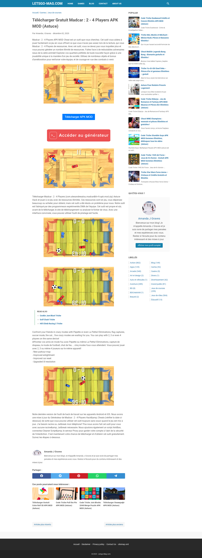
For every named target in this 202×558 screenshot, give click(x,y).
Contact (103, 3)
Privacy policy (98, 544)
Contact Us (111, 544)
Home (70, 3)
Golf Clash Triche (47, 319)
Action (135, 263)
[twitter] (60, 476)
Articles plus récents (42, 524)
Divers (155, 275)
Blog (91, 3)
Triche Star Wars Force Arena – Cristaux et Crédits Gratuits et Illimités (154, 175)
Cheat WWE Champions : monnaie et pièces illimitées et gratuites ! (154, 122)
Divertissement (159, 280)
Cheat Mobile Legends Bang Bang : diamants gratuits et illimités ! (153, 55)
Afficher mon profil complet (149, 245)
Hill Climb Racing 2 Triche (51, 323)
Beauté (134, 297)
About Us (116, 3)
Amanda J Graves (149, 218)
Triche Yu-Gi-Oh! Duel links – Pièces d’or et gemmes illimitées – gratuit (155, 71)
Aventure (136, 284)
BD (132, 288)
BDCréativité (136, 292)
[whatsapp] (97, 476)
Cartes (156, 267)
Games (81, 3)
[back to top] (196, 552)
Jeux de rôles (159, 295)
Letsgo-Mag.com (47, 3)
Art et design (137, 275)
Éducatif (156, 300)
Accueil (76, 544)
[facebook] (41, 476)
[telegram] (115, 476)
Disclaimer (86, 544)
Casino (155, 271)
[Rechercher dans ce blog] (168, 3)
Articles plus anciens (114, 524)
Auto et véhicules (138, 280)
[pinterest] (78, 476)
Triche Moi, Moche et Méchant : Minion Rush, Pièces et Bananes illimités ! (155, 38)
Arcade (135, 271)
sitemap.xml (123, 544)
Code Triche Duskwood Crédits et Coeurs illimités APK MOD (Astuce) (155, 21)
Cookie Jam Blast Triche (50, 316)
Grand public (158, 284)
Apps (134, 267)
